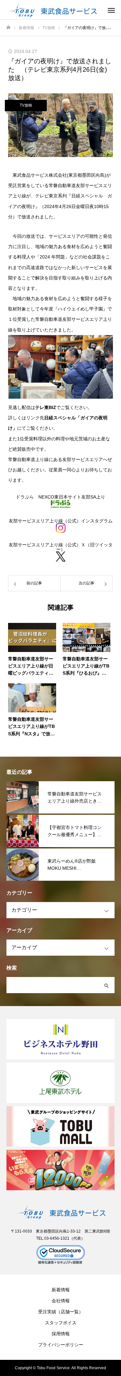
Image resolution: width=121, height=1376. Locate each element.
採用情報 (61, 1333)
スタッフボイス (60, 1322)
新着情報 (61, 1289)
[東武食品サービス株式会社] (54, 9)
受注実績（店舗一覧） (60, 1311)
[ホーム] (8, 28)
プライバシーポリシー (60, 1344)
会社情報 (61, 1300)
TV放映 (26, 105)
